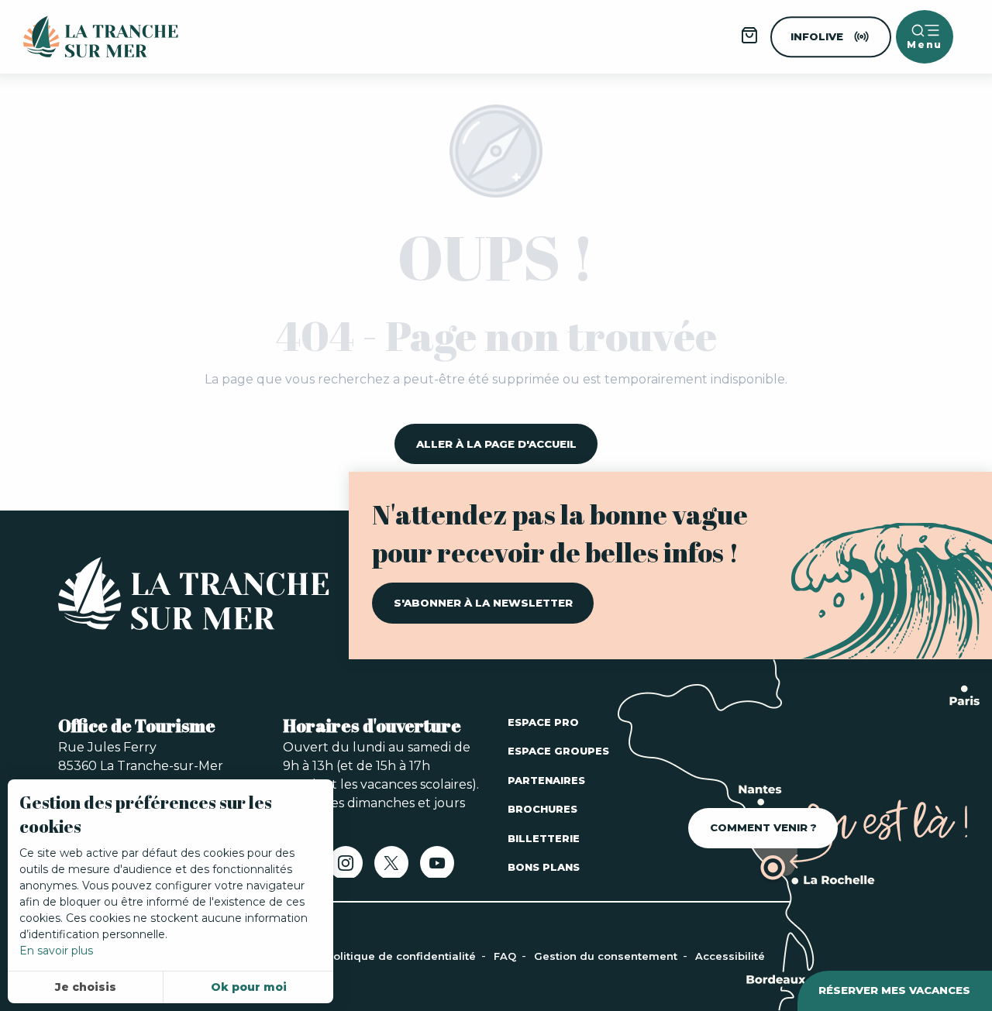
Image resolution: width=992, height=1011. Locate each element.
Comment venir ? (763, 827)
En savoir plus (56, 951)
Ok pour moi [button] (249, 987)
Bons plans (544, 867)
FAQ (506, 956)
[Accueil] (193, 596)
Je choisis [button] (85, 987)
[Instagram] (346, 868)
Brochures (542, 809)
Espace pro (543, 722)
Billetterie (544, 838)
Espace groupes (558, 750)
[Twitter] (391, 868)
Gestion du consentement (607, 956)
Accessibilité (730, 956)
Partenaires (546, 780)
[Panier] (749, 40)
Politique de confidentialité (402, 956)
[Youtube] (437, 868)
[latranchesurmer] (85, 37)
